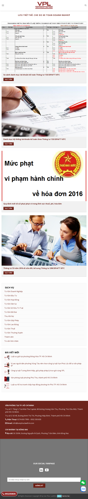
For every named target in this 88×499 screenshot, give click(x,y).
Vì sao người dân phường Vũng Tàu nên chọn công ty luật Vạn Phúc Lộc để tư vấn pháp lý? (46, 365)
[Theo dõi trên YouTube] (47, 470)
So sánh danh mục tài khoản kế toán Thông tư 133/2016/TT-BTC (31, 75)
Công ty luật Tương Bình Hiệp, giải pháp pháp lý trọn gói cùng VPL (38, 371)
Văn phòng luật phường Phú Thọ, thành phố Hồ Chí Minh (34, 378)
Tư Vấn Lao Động (11, 324)
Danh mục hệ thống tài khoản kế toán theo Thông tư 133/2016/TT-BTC (34, 139)
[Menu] (3, 5)
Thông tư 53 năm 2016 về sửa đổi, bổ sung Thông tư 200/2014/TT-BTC (34, 268)
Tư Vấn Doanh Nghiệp (13, 291)
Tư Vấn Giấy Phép (11, 320)
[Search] (85, 5)
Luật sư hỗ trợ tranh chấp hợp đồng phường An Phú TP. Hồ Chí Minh (39, 385)
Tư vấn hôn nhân (11, 341)
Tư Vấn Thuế (9, 328)
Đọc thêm (8, 79)
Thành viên (9, 337)
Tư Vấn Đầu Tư (10, 295)
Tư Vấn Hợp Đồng (11, 300)
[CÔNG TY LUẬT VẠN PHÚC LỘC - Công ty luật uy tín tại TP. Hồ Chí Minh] (44, 5)
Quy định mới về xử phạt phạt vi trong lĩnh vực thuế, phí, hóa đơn (32, 204)
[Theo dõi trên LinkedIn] (41, 470)
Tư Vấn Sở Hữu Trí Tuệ (13, 308)
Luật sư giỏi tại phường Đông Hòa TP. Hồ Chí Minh (31, 356)
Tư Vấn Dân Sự (10, 304)
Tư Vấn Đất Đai (10, 312)
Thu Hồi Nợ (9, 316)
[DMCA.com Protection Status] (63, 496)
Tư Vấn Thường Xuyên (13, 333)
